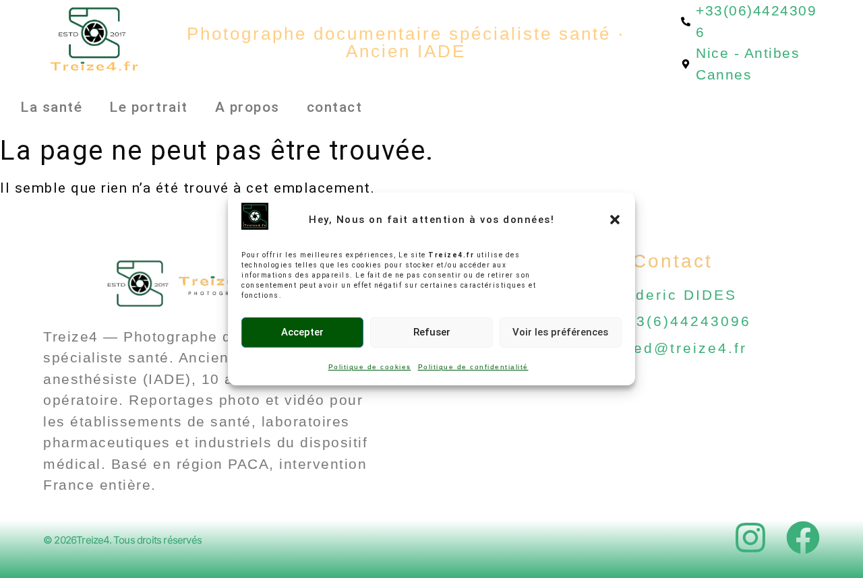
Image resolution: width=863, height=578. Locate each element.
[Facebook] (803, 537)
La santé (51, 107)
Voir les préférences (560, 332)
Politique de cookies (369, 367)
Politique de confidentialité (473, 367)
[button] (615, 219)
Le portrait (148, 107)
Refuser (431, 332)
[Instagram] (750, 537)
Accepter (302, 332)
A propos (247, 107)
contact (335, 107)
